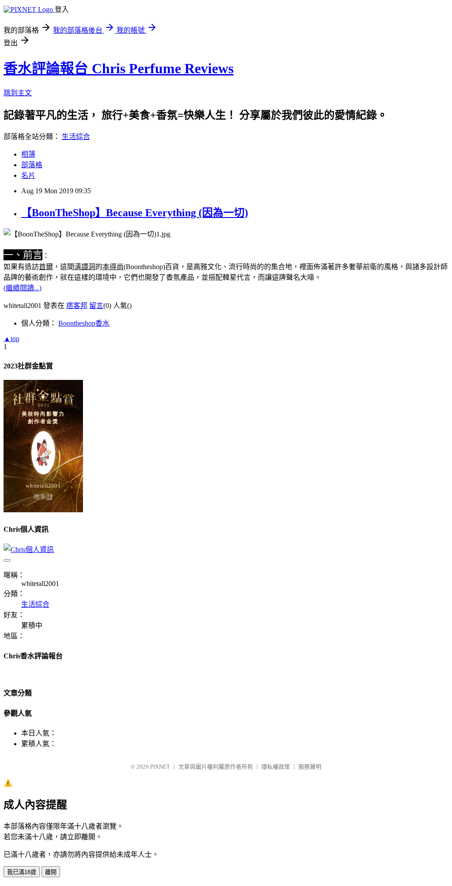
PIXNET (160, 766)
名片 (28, 175)
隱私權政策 (275, 766)
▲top (11, 338)
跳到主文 (18, 93)
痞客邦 (76, 305)
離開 (50, 872)
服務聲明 (309, 766)
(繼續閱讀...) (22, 288)
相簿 (28, 154)
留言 (96, 305)
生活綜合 (76, 136)
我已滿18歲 (21, 872)
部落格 (31, 165)
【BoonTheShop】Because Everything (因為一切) (134, 212)
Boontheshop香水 (83, 323)
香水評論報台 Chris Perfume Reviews (119, 68)
